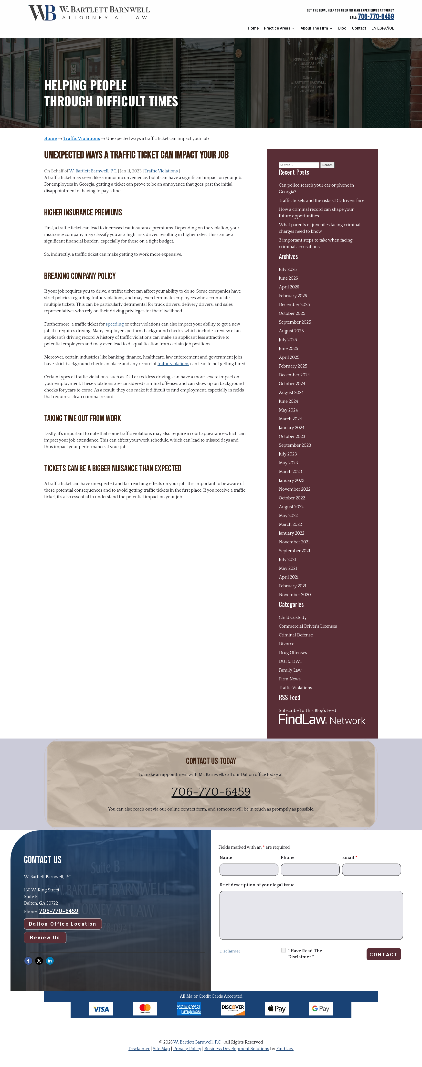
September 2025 (295, 322)
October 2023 (292, 436)
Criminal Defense (296, 635)
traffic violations (173, 363)
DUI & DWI (290, 661)
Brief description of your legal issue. (257, 885)
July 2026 (288, 269)
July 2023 (288, 454)
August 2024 (291, 392)
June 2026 (288, 278)
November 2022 (294, 489)
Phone (288, 857)
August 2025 (291, 331)
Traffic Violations (161, 171)
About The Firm (314, 28)
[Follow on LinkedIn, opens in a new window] (49, 960)
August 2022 (291, 507)
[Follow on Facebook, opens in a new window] (28, 960)
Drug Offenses (293, 652)
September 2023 (295, 445)
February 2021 (292, 586)
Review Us (45, 937)
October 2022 (292, 498)
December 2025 (294, 304)
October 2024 (292, 383)
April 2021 (288, 577)
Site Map (161, 1048)
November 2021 (294, 542)
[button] (417, 1031)
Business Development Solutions (236, 1048)
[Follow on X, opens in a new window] (39, 960)
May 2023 (288, 463)
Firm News (290, 679)
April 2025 (289, 357)
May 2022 (288, 515)
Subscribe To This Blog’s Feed (307, 710)
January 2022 (291, 533)
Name (226, 857)
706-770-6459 (376, 16)
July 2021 (287, 559)
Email (349, 857)
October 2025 (292, 313)
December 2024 (294, 375)
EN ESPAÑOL (382, 28)
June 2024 (288, 401)
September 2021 (294, 551)
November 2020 (295, 594)
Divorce (286, 644)
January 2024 (292, 427)
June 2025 (288, 348)
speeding (115, 324)
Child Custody (293, 617)
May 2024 (288, 410)
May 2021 (288, 568)
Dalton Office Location (62, 924)
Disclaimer (230, 951)
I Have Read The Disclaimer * (305, 954)
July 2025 (288, 340)
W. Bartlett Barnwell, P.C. (93, 171)
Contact (359, 28)
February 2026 (293, 296)
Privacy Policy (187, 1048)
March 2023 (290, 471)
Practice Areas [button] (277, 28)
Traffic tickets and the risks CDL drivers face (321, 200)
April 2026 (289, 287)
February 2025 (293, 366)
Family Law (290, 670)
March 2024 (290, 419)
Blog (342, 28)
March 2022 (290, 524)
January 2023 (292, 480)
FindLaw (285, 1048)
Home (253, 28)
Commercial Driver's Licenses (308, 626)
